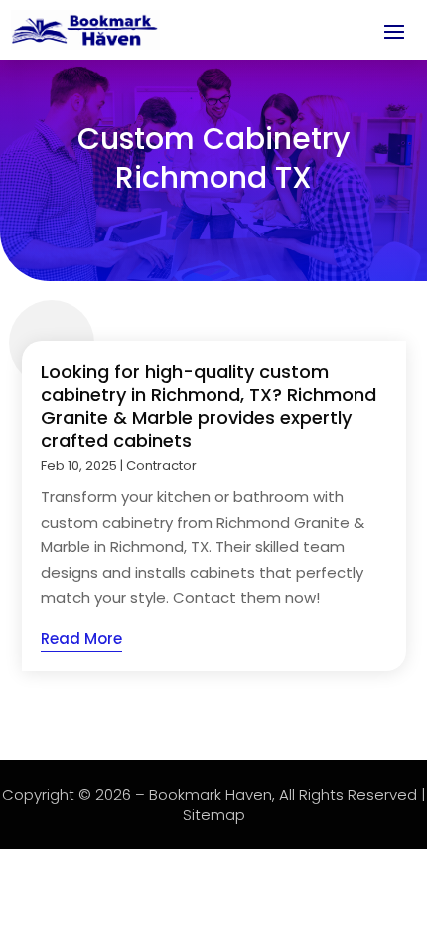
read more (81, 638)
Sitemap (214, 814)
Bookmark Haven (210, 794)
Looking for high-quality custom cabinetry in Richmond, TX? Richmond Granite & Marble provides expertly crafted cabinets (208, 406)
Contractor (161, 465)
